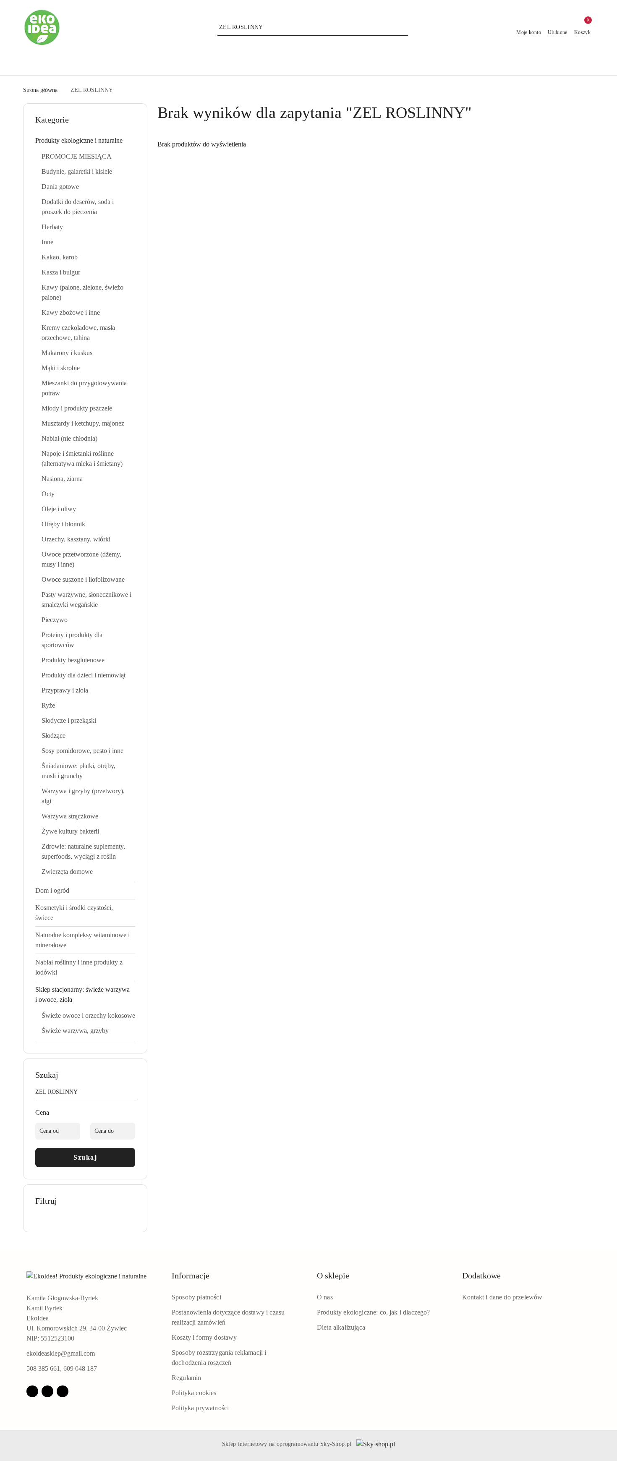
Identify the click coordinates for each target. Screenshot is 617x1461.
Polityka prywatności (200, 1407)
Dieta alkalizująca (341, 1327)
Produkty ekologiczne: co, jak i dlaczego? (373, 1312)
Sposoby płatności (196, 1297)
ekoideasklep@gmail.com (60, 1353)
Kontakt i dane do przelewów (502, 1297)
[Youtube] (62, 1391)
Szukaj (85, 1157)
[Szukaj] (131, 1093)
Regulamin (186, 1377)
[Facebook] (32, 1391)
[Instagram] (47, 1391)
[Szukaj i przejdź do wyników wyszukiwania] (403, 27)
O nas (325, 1297)
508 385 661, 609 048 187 (61, 1368)
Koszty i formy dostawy (204, 1337)
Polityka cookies (194, 1392)
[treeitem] (85, 140)
